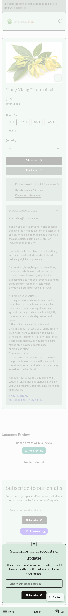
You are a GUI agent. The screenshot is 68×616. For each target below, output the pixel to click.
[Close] (34, 544)
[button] (59, 611)
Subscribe (32, 595)
